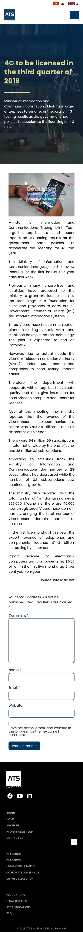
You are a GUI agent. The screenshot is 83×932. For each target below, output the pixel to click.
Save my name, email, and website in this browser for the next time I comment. (40, 731)
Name (15, 669)
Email (14, 687)
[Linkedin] (29, 796)
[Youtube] (19, 796)
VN (62, 4)
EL (77, 4)
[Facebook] (10, 796)
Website (15, 705)
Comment (19, 615)
